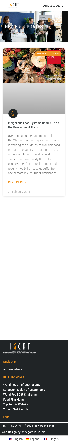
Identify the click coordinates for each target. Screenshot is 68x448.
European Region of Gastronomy (24, 390)
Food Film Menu (13, 400)
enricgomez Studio (33, 432)
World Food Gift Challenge (20, 395)
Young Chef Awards (15, 409)
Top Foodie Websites (16, 404)
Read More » (17, 182)
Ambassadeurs (12, 370)
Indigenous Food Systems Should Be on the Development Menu (33, 125)
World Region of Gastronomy (21, 385)
